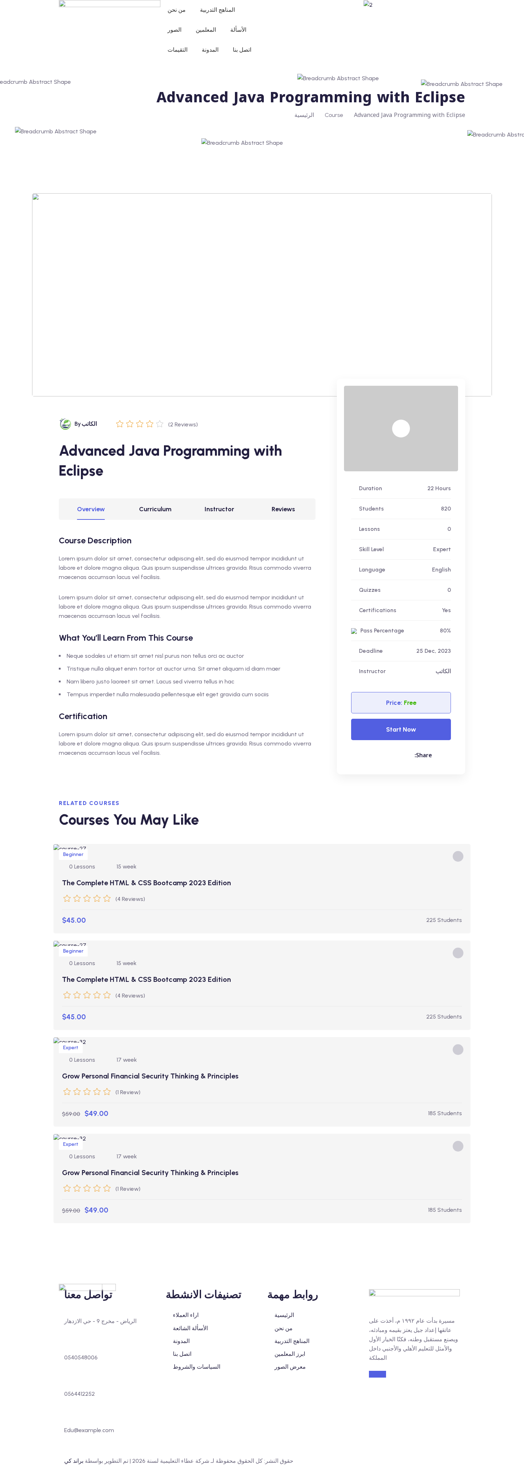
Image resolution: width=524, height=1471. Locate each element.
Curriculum (155, 509)
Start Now (401, 729)
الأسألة (238, 29)
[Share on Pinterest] (367, 755)
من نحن (177, 9)
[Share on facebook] (387, 755)
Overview (91, 509)
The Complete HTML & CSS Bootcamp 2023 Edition (146, 882)
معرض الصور (290, 1366)
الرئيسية (304, 115)
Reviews (283, 509)
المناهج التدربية (217, 9)
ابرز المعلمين (289, 1353)
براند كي (73, 1460)
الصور (174, 29)
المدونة (210, 49)
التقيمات (177, 49)
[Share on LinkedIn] (402, 755)
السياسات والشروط (196, 1366)
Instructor (219, 509)
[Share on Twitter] (372, 755)
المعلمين (206, 29)
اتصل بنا (242, 49)
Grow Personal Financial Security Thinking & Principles (150, 1076)
